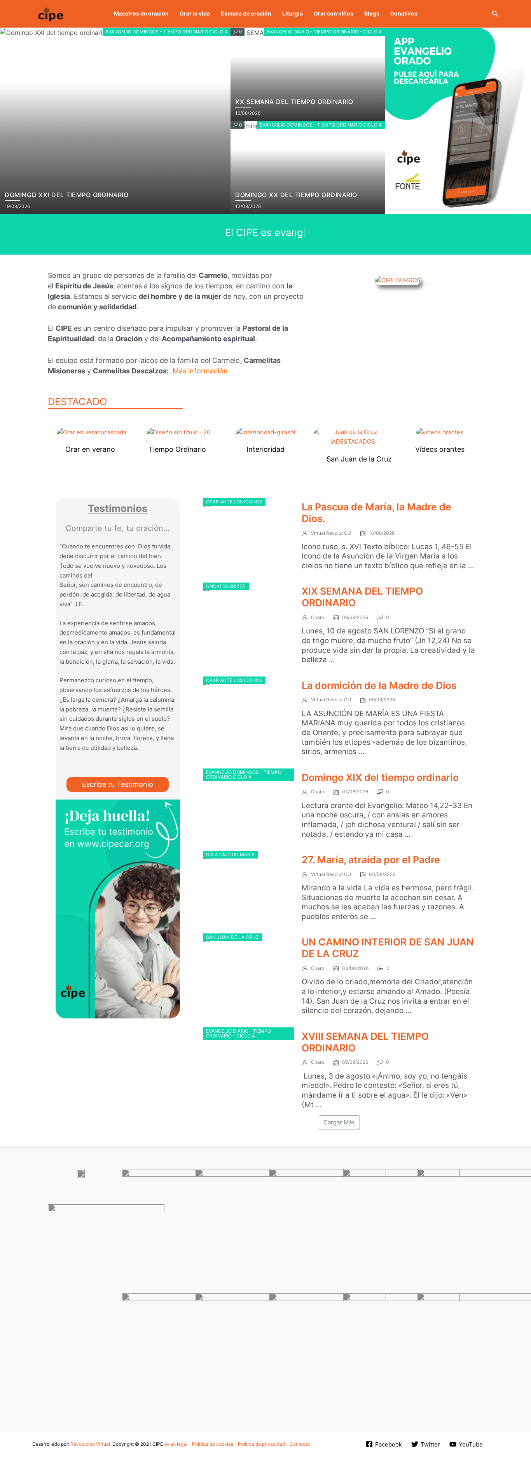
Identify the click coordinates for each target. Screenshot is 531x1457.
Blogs (371, 13)
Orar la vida (195, 13)
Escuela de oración (246, 13)
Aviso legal (175, 1444)
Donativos (403, 13)
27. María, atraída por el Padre (371, 860)
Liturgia (292, 13)
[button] (495, 14)
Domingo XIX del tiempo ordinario (380, 777)
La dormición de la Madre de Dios (379, 685)
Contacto (300, 1444)
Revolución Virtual (90, 1444)
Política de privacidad (261, 1444)
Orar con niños (333, 13)
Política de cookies (212, 1444)
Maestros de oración (141, 13)
